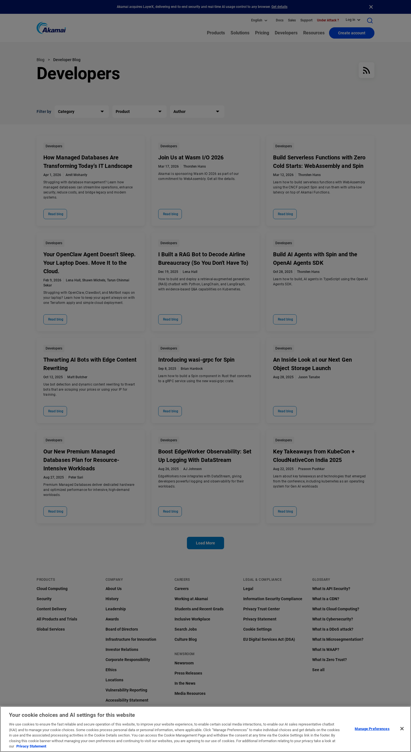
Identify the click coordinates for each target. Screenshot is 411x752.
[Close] (402, 728)
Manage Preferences (372, 728)
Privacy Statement (31, 746)
